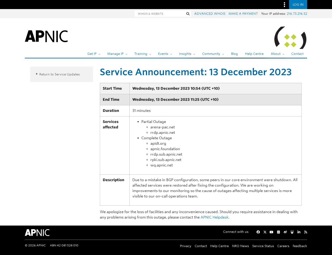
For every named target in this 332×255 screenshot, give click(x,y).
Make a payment (243, 13)
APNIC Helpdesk (215, 217)
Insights (185, 53)
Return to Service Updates (59, 74)
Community (211, 53)
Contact (297, 53)
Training (140, 53)
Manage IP (115, 53)
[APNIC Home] (46, 36)
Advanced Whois (209, 13)
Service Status (263, 246)
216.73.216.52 (297, 13)
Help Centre (254, 53)
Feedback (300, 246)
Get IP (91, 53)
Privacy (185, 246)
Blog (234, 53)
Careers (283, 246)
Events (163, 53)
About (276, 53)
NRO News (240, 246)
